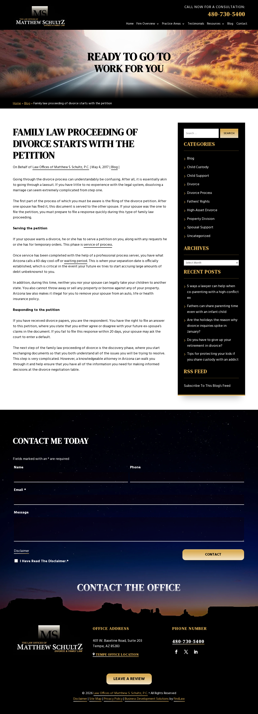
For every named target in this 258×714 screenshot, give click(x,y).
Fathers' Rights (198, 202)
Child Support (198, 176)
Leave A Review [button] (129, 679)
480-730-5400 (226, 14)
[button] (253, 710)
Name (18, 467)
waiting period (75, 261)
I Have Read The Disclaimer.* (44, 561)
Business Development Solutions (147, 699)
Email (20, 490)
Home (130, 24)
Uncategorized (198, 236)
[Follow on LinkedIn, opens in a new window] (196, 652)
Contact (241, 24)
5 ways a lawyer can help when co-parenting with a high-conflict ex (213, 292)
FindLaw (179, 699)
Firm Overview (145, 24)
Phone (135, 467)
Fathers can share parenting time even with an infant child (212, 309)
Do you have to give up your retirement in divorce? (209, 343)
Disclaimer (21, 551)
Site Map (95, 699)
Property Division (200, 219)
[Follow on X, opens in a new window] (186, 652)
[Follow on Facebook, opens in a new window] (176, 652)
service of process (98, 245)
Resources (214, 24)
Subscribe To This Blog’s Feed (207, 386)
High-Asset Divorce (202, 210)
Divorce (193, 184)
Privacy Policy (113, 699)
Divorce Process (199, 193)
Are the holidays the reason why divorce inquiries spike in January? (212, 326)
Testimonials (196, 24)
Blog (230, 24)
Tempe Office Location (117, 654)
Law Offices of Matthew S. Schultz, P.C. (60, 167)
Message (21, 512)
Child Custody (198, 167)
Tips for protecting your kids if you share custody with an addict (212, 357)
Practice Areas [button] (171, 24)
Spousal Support (200, 227)
